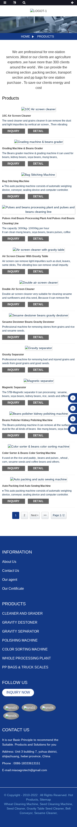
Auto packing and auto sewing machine (26, 485)
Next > (34, 515)
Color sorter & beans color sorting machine (29, 453)
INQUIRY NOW (18, 692)
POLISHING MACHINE (20, 640)
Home (25, 36)
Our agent (9, 579)
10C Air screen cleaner (16, 115)
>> (45, 515)
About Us (9, 561)
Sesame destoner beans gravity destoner (28, 321)
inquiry (13, 131)
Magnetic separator (14, 387)
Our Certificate (13, 588)
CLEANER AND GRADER (22, 613)
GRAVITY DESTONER (19, 622)
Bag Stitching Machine (16, 181)
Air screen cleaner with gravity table (25, 256)
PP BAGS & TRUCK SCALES (25, 667)
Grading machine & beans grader (22, 148)
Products (45, 36)
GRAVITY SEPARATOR (20, 631)
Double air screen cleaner (18, 289)
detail (38, 131)
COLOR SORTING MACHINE (25, 649)
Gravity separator (13, 354)
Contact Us (10, 570)
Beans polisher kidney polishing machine (27, 420)
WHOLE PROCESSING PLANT (26, 658)
